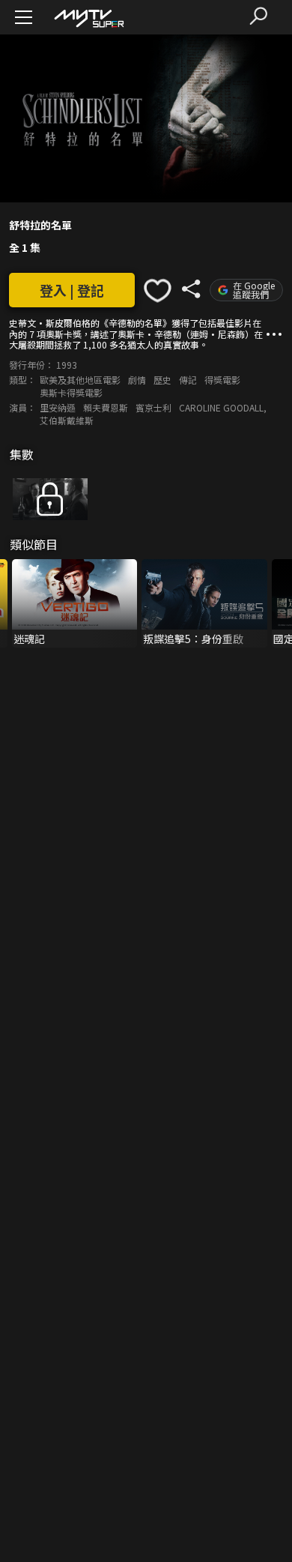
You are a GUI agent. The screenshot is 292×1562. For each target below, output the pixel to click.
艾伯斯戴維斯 (67, 420)
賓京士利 (153, 407)
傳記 (188, 379)
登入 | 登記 (72, 290)
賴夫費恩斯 (105, 407)
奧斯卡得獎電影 (71, 392)
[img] (88, 17)
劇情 (137, 379)
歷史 (162, 379)
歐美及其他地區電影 (80, 379)
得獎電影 (222, 379)
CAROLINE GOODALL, (223, 407)
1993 (66, 364)
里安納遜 (58, 407)
